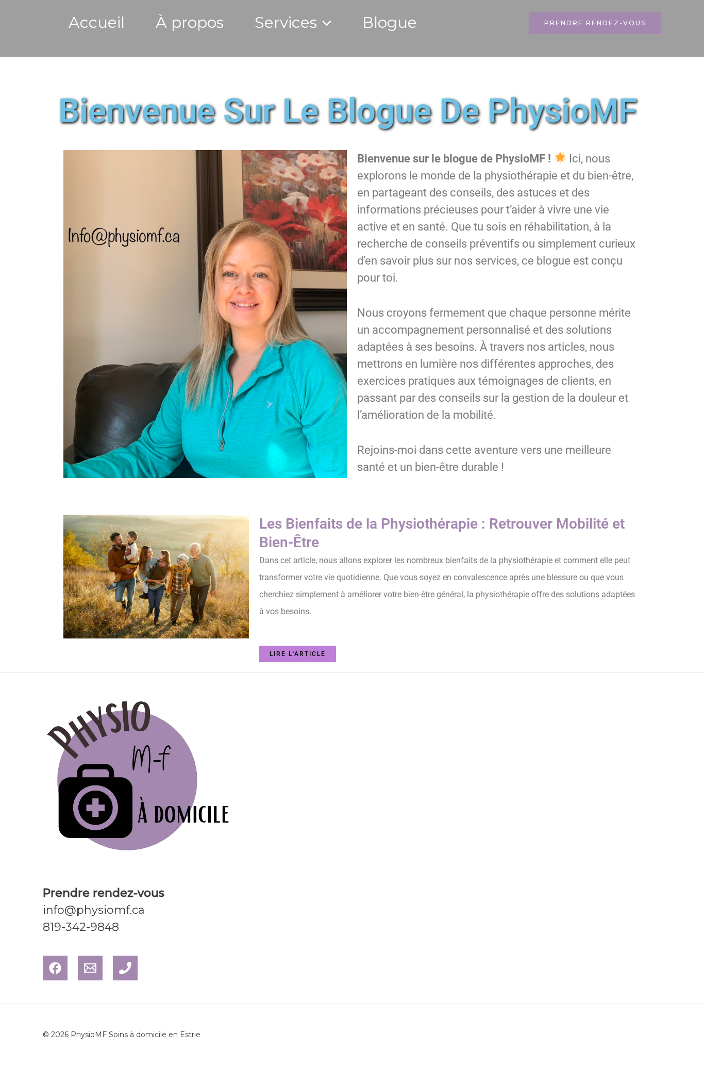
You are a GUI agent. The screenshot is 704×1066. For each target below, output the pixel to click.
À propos (190, 22)
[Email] (90, 968)
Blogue (389, 22)
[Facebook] (55, 968)
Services (286, 22)
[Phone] (125, 968)
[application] (324, 22)
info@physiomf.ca (94, 910)
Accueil (97, 22)
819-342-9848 (81, 927)
